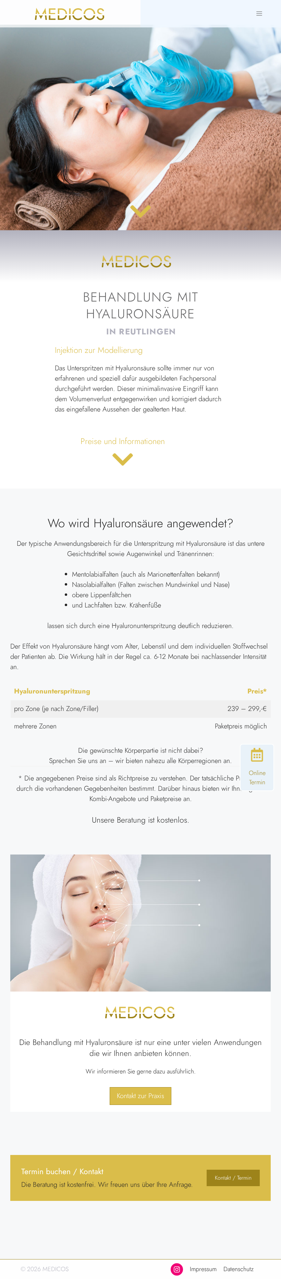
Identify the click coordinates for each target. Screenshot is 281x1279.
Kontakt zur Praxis (140, 1096)
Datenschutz (238, 1269)
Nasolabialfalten (94, 585)
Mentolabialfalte (93, 574)
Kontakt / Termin (233, 1178)
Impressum (203, 1269)
